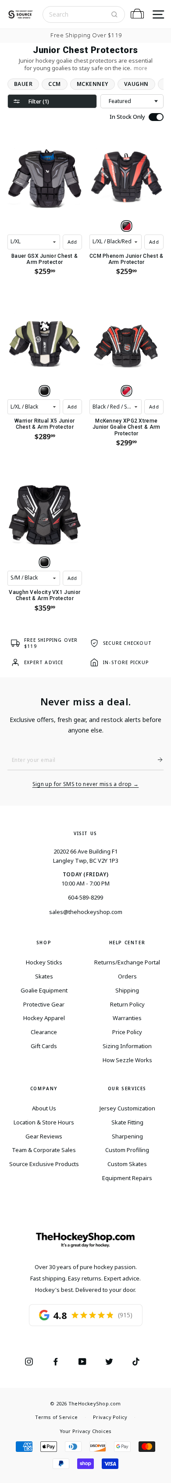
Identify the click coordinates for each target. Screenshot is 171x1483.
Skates (44, 976)
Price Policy (127, 1032)
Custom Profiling (127, 1150)
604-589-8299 (85, 897)
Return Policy (127, 1004)
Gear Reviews (43, 1136)
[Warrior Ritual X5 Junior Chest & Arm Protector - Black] (44, 391)
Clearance (44, 1032)
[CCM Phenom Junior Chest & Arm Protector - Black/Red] (126, 226)
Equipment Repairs (127, 1178)
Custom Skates (127, 1164)
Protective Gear (43, 1004)
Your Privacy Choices (85, 1431)
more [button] (140, 68)
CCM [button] (54, 84)
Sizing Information (127, 1046)
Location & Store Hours (44, 1122)
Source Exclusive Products (44, 1164)
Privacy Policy (110, 1417)
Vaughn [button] (136, 84)
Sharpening (127, 1136)
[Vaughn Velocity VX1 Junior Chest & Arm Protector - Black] (44, 562)
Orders (127, 976)
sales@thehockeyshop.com (85, 912)
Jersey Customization (127, 1108)
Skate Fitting (127, 1122)
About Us (44, 1108)
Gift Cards (44, 1046)
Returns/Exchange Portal (127, 962)
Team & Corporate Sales (44, 1150)
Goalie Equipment (44, 990)
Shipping (127, 990)
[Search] (114, 14)
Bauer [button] (23, 84)
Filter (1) (38, 101)
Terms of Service (56, 1417)
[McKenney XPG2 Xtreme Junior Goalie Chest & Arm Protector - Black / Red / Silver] (126, 391)
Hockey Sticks (44, 962)
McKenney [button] (92, 84)
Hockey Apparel (44, 1018)
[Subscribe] (157, 759)
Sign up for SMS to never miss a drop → (85, 784)
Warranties (127, 1018)
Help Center (127, 942)
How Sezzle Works (127, 1060)
